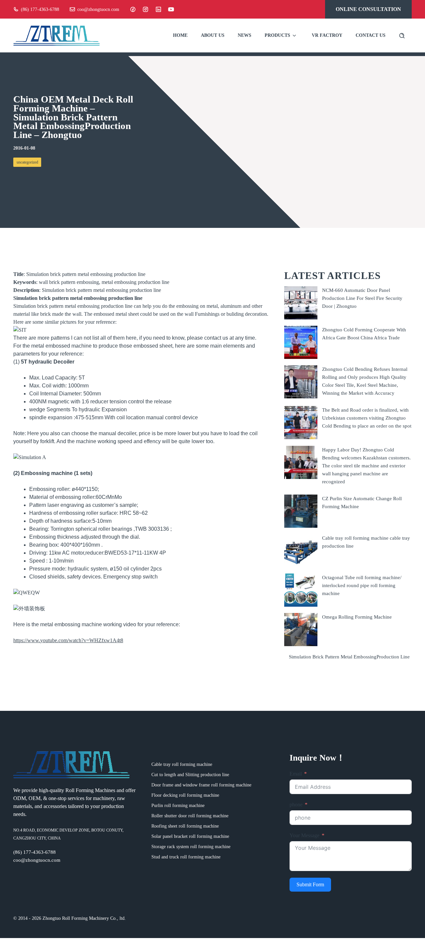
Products (277, 35)
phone (296, 804)
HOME (180, 35)
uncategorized (27, 162)
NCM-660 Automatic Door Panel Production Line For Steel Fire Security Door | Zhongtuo (362, 297)
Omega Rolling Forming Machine (357, 617)
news (244, 35)
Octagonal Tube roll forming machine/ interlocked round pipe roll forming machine (361, 585)
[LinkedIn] (158, 9)
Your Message (304, 835)
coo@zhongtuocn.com (98, 9)
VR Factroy (327, 35)
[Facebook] (133, 9)
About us (212, 35)
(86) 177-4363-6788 (40, 9)
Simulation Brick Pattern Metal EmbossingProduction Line (349, 656)
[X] (171, 9)
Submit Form (310, 884)
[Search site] (402, 35)
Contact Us (370, 35)
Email (296, 774)
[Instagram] (145, 9)
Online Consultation (368, 9)
